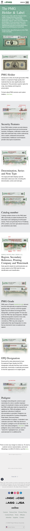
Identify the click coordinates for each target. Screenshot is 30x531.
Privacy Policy (22, 512)
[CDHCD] (14, 462)
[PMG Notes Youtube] (18, 493)
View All (14, 476)
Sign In (22, 2)
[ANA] (10, 458)
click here (9, 94)
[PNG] (19, 458)
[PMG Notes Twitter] (12, 493)
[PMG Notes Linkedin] (21, 493)
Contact (22, 517)
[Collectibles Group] (15, 507)
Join (27, 2)
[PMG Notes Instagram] (15, 493)
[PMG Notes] (8, 2)
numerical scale (18, 304)
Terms (16, 515)
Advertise (8, 517)
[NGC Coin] (10, 498)
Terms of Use (13, 512)
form (27, 449)
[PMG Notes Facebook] (9, 493)
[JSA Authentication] (20, 503)
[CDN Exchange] (19, 472)
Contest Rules (9, 515)
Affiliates (22, 515)
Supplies (15, 517)
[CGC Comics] (20, 498)
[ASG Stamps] (10, 503)
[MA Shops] (10, 472)
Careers (5, 512)
